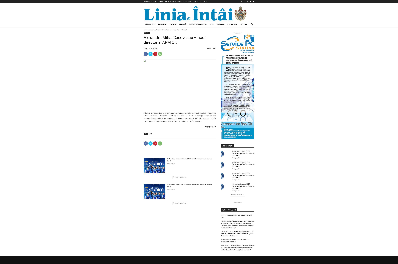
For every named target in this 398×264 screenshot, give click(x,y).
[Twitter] (247, 1)
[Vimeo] (250, 1)
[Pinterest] (155, 54)
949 (151, 133)
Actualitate (152, 30)
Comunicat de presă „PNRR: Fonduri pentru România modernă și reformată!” (243, 164)
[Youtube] (253, 1)
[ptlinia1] (237, 43)
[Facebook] (241, 1)
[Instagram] (244, 1)
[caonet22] (237, 96)
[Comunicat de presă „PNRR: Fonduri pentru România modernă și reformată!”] (226, 164)
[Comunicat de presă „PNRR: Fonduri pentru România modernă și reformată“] (226, 175)
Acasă (145, 30)
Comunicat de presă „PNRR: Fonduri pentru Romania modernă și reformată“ (243, 153)
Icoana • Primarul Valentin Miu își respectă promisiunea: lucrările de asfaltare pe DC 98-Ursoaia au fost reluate (237, 234)
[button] (251, 24)
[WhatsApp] (160, 54)
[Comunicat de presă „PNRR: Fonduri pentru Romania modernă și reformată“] (226, 153)
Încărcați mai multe (179, 177)
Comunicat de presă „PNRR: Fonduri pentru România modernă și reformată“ (243, 175)
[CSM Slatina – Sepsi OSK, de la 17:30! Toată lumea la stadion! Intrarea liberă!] (154, 165)
